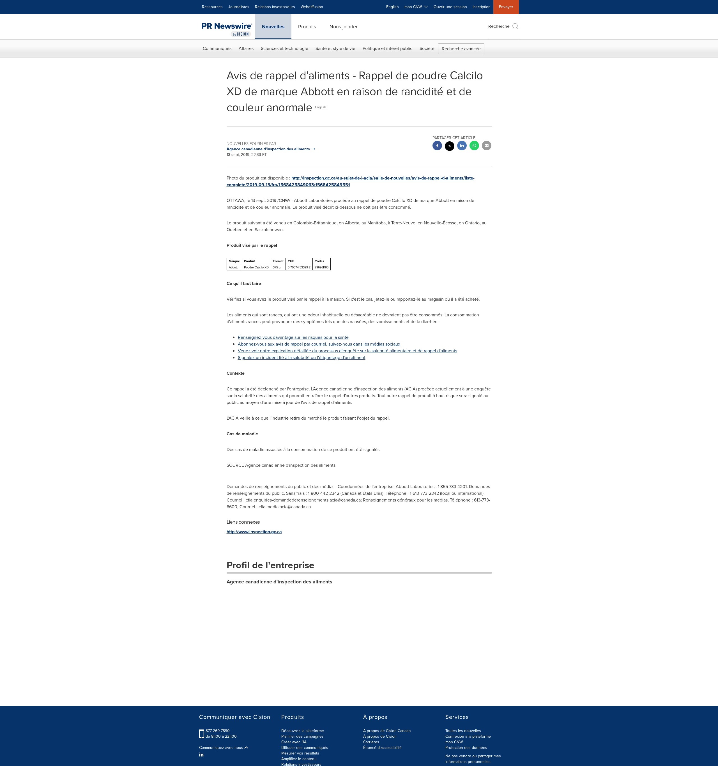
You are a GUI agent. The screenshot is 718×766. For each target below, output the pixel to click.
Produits (307, 26)
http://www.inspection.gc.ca (254, 531)
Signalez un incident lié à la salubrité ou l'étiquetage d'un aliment (301, 357)
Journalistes (238, 7)
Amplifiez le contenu (299, 759)
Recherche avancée (461, 48)
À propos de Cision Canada (387, 731)
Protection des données (466, 748)
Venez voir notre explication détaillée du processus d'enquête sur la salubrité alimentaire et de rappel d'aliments (347, 351)
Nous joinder (344, 26)
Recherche (499, 26)
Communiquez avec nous (221, 748)
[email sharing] (486, 146)
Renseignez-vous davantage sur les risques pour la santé (293, 337)
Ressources (212, 7)
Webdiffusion (312, 7)
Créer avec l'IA (294, 742)
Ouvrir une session (450, 7)
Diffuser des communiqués (304, 748)
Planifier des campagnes (302, 736)
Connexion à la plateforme (468, 736)
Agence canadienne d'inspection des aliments (279, 581)
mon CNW (454, 742)
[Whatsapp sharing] (474, 146)
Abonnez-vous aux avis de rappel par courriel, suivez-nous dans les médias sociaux (319, 344)
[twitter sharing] (449, 146)
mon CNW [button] (414, 7)
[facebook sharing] (437, 146)
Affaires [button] (246, 48)
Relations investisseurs (275, 7)
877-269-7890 (218, 731)
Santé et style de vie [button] (335, 48)
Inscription (482, 7)
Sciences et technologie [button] (284, 48)
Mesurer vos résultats (300, 753)
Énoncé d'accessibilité (382, 748)
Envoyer (506, 7)
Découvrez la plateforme (302, 731)
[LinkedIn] (202, 755)
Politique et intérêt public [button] (387, 48)
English (392, 7)
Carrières (371, 742)
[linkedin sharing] (462, 146)
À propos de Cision (380, 736)
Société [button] (427, 48)
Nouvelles (273, 26)
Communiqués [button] (217, 48)
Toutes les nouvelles (463, 731)
